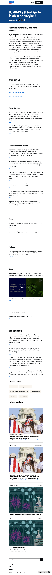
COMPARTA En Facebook (16, 92)
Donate (11, 569)
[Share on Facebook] (16, 20)
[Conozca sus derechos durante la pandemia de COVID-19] (26, 500)
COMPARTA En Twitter (15, 96)
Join (10, 566)
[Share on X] (19, 20)
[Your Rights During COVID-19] (26, 535)
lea (10, 157)
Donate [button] (38, 2)
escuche (11, 256)
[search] (41, 559)
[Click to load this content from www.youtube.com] (26, 287)
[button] (22, 20)
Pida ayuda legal (13, 564)
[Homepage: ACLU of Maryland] (13, 2)
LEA (10, 122)
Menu (32, 2)
